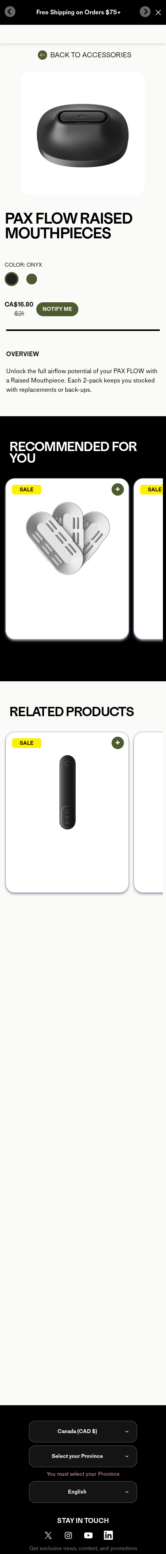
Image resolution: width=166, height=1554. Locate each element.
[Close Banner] (158, 12)
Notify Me (57, 309)
